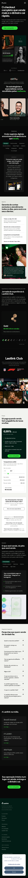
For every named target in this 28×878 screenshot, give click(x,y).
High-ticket (12, 566)
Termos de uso (5, 847)
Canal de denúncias (6, 841)
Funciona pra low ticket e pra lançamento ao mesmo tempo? (14, 652)
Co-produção (14, 150)
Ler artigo (7, 727)
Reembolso (4, 839)
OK (14, 868)
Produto (4, 816)
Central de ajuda (6, 837)
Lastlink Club (5, 830)
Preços (3, 820)
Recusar (14, 872)
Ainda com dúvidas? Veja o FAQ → (12, 241)
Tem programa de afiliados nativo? (14, 659)
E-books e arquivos (7, 564)
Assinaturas (21, 143)
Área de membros (7, 145)
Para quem (4, 818)
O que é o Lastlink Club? (14, 689)
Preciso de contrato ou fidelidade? (14, 665)
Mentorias (15, 564)
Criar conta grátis (9, 28)
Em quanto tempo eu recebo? (14, 645)
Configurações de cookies (14, 864)
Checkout (6, 143)
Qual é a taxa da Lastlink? (14, 640)
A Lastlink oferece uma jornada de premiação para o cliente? (14, 696)
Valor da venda (7, 468)
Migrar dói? (14, 671)
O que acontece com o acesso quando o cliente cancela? (14, 677)
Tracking (7, 148)
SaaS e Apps (5, 566)
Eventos (22, 564)
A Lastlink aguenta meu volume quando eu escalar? (14, 684)
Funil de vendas (13, 143)
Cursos (13, 561)
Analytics (23, 145)
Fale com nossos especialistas (14, 508)
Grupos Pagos (16, 145)
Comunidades (6, 561)
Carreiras (4, 849)
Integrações (14, 148)
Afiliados (21, 148)
